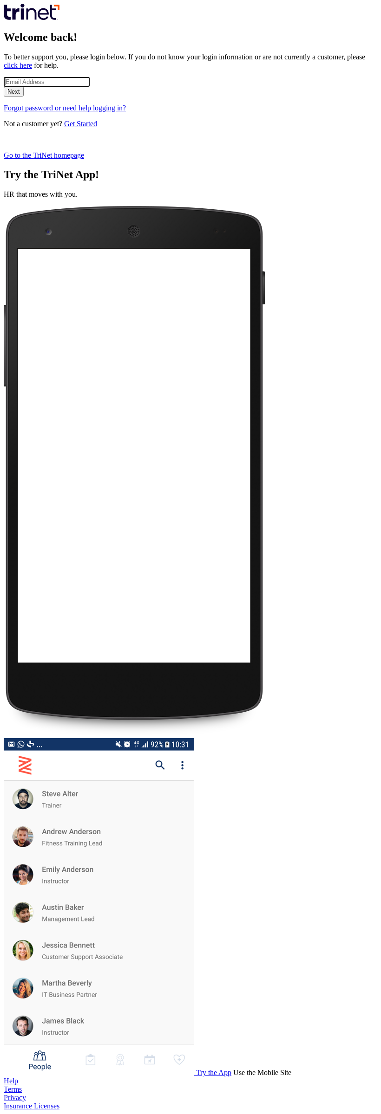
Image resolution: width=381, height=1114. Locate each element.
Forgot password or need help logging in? (65, 108)
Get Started (80, 124)
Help (11, 1081)
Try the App (213, 1072)
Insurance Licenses (31, 1106)
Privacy (15, 1097)
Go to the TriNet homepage (44, 155)
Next (13, 91)
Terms (13, 1089)
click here (18, 65)
